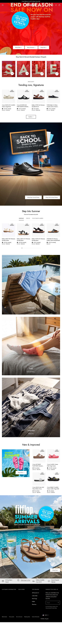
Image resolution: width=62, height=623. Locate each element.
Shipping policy (27, 616)
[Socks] (31, 346)
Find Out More (30, 371)
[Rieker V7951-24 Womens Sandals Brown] (38, 96)
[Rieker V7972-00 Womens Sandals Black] (38, 230)
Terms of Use (48, 608)
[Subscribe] (58, 602)
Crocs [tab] (28, 218)
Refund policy (4, 616)
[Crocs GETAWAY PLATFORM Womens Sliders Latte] (39, 455)
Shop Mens (18, 47)
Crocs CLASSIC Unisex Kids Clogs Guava (52, 465)
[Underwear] (31, 284)
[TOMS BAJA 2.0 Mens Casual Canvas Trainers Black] (53, 96)
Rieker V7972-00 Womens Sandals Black (38, 239)
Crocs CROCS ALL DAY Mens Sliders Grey (38, 488)
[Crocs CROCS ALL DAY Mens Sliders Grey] (39, 478)
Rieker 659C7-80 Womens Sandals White (8, 239)
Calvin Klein (34, 596)
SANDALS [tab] (21, 218)
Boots (34, 74)
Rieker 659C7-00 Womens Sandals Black (23, 239)
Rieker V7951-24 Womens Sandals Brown (38, 105)
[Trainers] (53, 69)
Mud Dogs (34, 598)
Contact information (35, 616)
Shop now (20, 472)
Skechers (34, 604)
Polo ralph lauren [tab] (37, 218)
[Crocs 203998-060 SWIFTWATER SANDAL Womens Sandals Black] (23, 96)
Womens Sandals (20, 73)
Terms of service (19, 616)
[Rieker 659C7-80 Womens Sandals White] (8, 230)
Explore (30, 117)
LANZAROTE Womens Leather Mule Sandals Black (53, 239)
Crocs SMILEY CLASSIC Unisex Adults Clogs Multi (53, 488)
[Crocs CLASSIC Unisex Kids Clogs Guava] (53, 455)
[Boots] (38, 69)
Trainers (50, 74)
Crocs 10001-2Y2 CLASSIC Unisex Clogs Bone (8, 105)
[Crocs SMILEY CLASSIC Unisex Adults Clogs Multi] (53, 478)
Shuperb (46, 618)
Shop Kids (43, 47)
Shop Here (31, 311)
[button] (2, 5)
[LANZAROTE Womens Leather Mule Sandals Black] (53, 230)
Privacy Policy (54, 608)
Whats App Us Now (25, 580)
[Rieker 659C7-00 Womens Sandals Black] (23, 230)
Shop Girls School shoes (52, 197)
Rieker (33, 601)
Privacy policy (11, 616)
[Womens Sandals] (23, 69)
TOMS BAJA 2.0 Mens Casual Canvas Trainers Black (52, 105)
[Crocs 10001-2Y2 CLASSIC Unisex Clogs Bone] (8, 96)
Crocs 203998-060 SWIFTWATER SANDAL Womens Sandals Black (22, 105)
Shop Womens (30, 47)
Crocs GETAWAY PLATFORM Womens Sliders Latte (38, 465)
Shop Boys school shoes (33, 197)
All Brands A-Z (35, 593)
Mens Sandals (5, 73)
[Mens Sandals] (8, 69)
